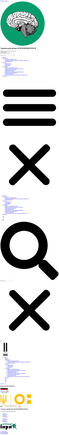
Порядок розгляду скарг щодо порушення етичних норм (16, 74)
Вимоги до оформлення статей (11, 67)
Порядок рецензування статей (11, 72)
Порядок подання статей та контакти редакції (14, 68)
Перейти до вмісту (4, 0)
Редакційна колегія (9, 61)
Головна (4, 57)
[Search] (14, 55)
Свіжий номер (8, 63)
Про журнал (5, 58)
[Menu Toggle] (1, 341)
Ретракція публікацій (9, 73)
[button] (29, 135)
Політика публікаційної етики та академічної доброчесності (17, 60)
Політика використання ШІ (10, 69)
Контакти (5, 75)
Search (1, 55)
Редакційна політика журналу (11, 59)
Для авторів (5, 66)
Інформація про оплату (9, 70)
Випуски (4, 62)
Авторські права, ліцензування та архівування (14, 71)
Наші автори (7, 65)
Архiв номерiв (8, 64)
